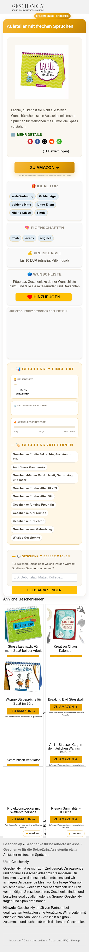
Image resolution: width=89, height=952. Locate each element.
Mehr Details (26, 134)
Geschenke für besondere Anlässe (52, 844)
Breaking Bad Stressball (66, 699)
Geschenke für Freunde (29, 513)
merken (32, 833)
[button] (30, 141)
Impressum (15, 940)
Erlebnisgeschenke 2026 (52, 16)
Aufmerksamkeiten (44, 820)
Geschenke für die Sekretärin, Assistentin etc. (42, 457)
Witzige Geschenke (26, 537)
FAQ (65, 940)
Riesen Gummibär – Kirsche (66, 810)
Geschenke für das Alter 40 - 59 (35, 488)
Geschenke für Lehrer (28, 521)
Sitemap (75, 940)
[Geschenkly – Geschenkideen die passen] (27, 7)
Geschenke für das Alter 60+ (33, 496)
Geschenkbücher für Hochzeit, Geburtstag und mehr (43, 478)
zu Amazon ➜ (44, 167)
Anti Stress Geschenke (29, 467)
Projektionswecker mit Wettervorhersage (23, 810)
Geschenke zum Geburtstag (32, 529)
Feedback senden (44, 590)
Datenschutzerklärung (36, 940)
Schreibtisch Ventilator (23, 760)
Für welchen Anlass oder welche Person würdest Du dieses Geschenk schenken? (43, 566)
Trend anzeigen (23, 391)
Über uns (56, 940)
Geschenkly (12, 844)
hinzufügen (47, 297)
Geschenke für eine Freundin (33, 504)
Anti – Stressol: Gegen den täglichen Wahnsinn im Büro (65, 748)
